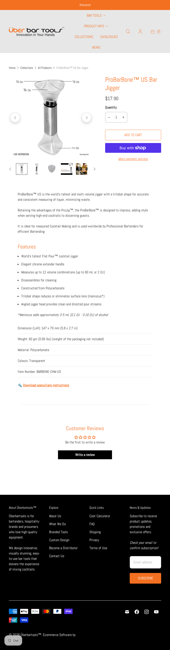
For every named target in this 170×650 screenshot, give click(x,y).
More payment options (133, 159)
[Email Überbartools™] (127, 612)
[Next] (86, 117)
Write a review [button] (85, 454)
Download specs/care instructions (46, 385)
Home (12, 68)
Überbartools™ (31, 634)
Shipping (95, 532)
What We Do (57, 524)
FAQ (92, 524)
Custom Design (59, 540)
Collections (84, 36)
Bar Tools (94, 15)
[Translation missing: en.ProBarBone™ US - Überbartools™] (21, 169)
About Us (55, 516)
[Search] (128, 31)
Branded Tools (58, 532)
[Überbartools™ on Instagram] (146, 612)
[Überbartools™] (36, 31)
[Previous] (15, 117)
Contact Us (56, 556)
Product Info (94, 26)
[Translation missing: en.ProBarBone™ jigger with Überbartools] (66, 169)
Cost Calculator (99, 516)
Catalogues (109, 36)
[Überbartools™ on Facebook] (137, 612)
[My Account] (140, 31)
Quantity (111, 107)
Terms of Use (98, 548)
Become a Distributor (63, 548)
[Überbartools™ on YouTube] (156, 612)
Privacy (94, 540)
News (96, 47)
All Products (45, 68)
